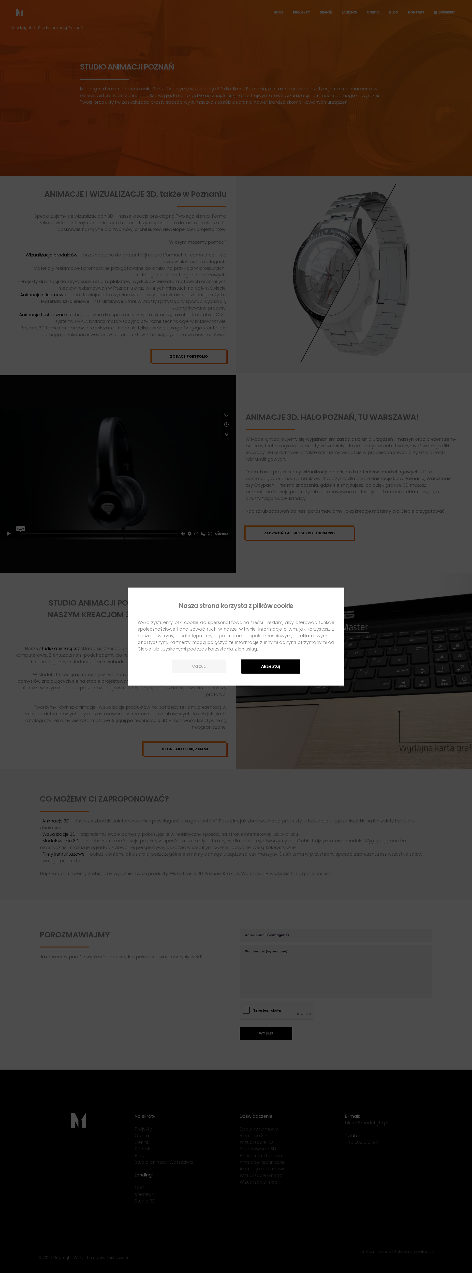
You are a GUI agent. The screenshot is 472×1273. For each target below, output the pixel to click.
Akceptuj (270, 666)
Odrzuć (199, 666)
